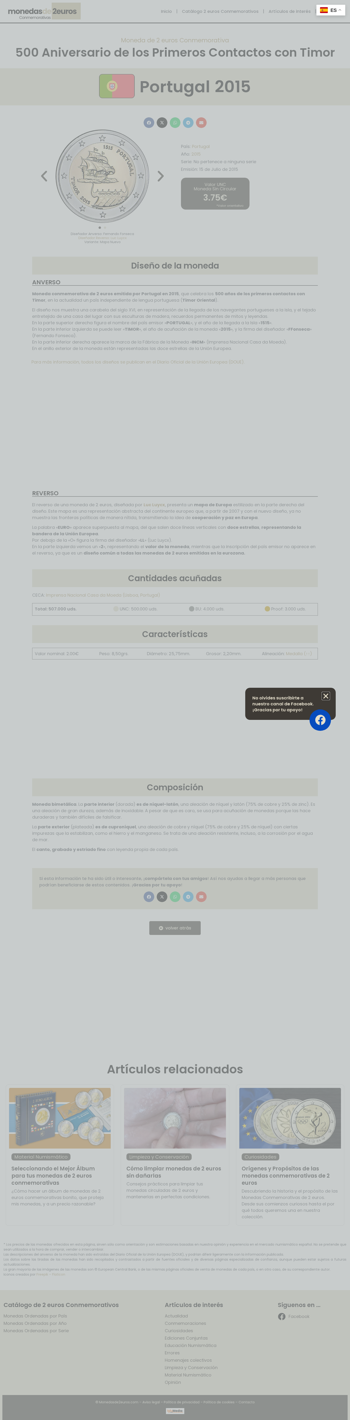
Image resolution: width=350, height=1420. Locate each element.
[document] (175, 710)
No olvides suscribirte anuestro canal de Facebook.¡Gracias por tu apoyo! (283, 704)
